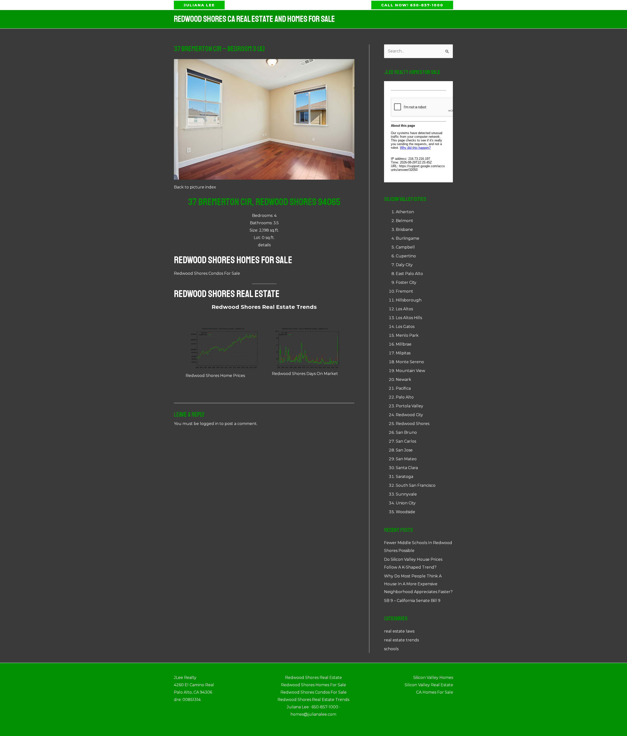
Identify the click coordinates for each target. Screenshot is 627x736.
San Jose (404, 450)
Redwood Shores (412, 423)
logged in (209, 423)
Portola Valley (409, 406)
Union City (406, 503)
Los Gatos (405, 326)
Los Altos (404, 309)
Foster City (406, 282)
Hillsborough (409, 300)
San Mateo (406, 459)
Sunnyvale (406, 494)
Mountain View (410, 370)
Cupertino (406, 256)
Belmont (404, 220)
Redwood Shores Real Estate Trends (264, 307)
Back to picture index (195, 187)
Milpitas (403, 353)
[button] (199, 5)
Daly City (404, 264)
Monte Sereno (410, 362)
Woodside (405, 512)
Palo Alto (405, 397)
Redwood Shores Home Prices (215, 375)
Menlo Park (407, 335)
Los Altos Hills (409, 317)
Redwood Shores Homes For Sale (233, 260)
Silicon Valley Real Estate (429, 685)
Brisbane (404, 229)
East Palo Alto (409, 273)
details (264, 245)
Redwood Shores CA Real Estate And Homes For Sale (254, 19)
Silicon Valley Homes (433, 677)
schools (391, 649)
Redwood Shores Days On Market (305, 373)
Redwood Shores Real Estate (226, 294)
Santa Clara (407, 467)
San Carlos (406, 441)
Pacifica (403, 388)
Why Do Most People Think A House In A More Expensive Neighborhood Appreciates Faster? (418, 584)
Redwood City (409, 414)
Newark (403, 379)
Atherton (405, 212)
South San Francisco (415, 485)
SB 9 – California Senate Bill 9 (412, 600)
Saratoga (404, 476)
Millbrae (403, 344)
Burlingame (407, 238)
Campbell (405, 247)
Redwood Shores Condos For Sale (207, 273)
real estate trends (401, 640)
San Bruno (406, 432)
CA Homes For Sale (434, 692)
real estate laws (399, 631)
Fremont (404, 291)
